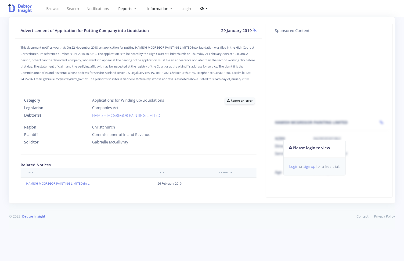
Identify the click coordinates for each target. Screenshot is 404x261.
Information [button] (158, 8)
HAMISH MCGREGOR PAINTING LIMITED (126, 115)
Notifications (98, 8)
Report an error (241, 101)
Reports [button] (125, 8)
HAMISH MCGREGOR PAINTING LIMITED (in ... (58, 183)
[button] (204, 8)
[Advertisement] (329, 76)
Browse (52, 8)
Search (73, 8)
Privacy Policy (384, 216)
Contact (362, 216)
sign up (309, 166)
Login (186, 8)
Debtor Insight (33, 216)
